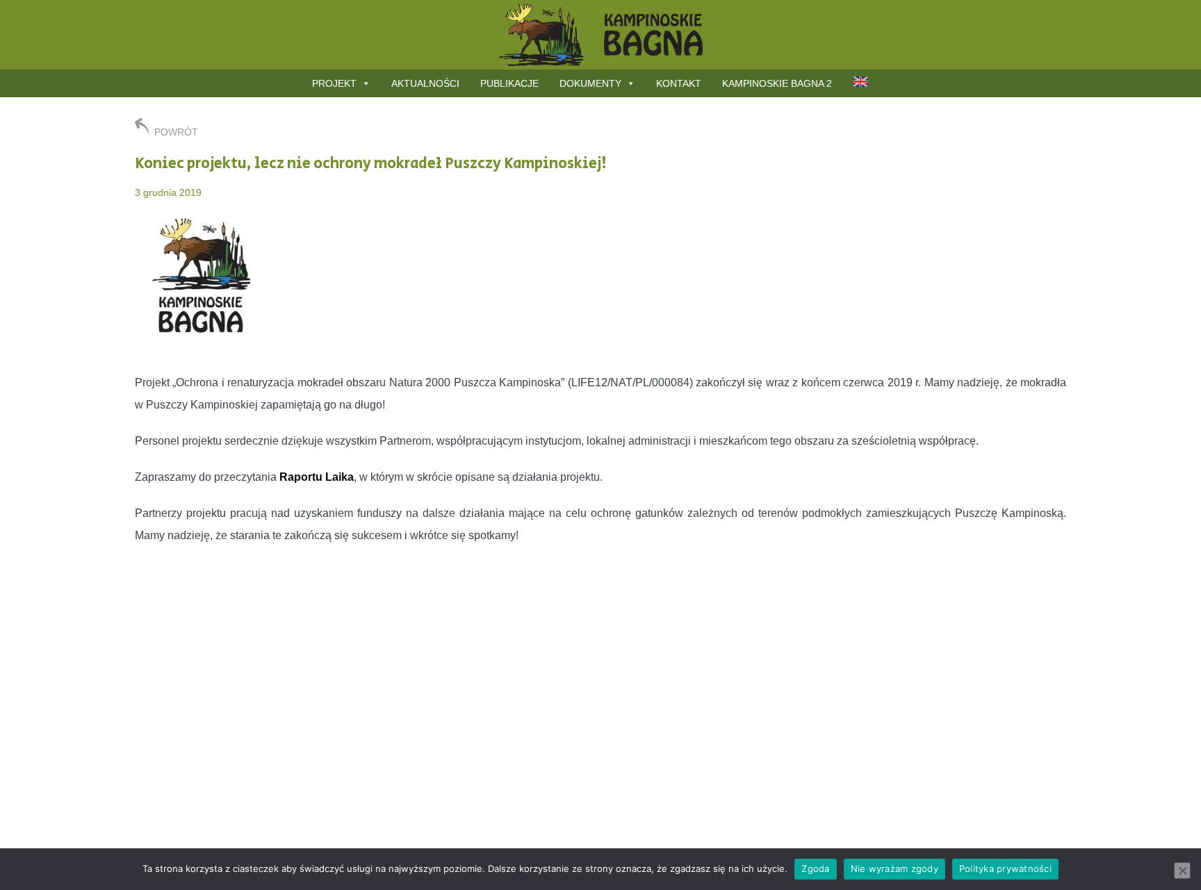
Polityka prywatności (1005, 868)
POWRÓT (176, 132)
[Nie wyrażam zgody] (1182, 870)
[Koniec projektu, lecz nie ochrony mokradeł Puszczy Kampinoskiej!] (204, 346)
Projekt (334, 83)
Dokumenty (590, 83)
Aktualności (425, 83)
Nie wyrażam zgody (894, 868)
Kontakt (678, 83)
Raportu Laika (316, 477)
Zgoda (815, 868)
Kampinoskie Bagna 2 (777, 83)
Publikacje (509, 83)
